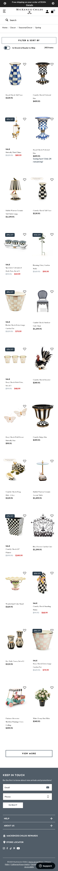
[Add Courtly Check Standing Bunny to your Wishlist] (52, 573)
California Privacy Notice (20, 864)
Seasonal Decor (25, 27)
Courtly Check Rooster (41, 380)
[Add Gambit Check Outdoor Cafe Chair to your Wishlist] (52, 291)
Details (29, 5)
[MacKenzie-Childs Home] (29, 11)
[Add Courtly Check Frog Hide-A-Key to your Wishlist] (24, 461)
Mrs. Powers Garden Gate (42, 546)
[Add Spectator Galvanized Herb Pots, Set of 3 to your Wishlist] (24, 234)
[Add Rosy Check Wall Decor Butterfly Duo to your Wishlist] (24, 406)
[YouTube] (18, 848)
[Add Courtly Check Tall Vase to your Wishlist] (52, 179)
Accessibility (29, 867)
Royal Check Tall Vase (14, 95)
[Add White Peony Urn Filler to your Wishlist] (52, 687)
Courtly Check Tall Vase (42, 210)
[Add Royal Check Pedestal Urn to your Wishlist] (52, 118)
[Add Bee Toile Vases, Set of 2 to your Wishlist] (24, 630)
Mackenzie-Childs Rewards (22, 836)
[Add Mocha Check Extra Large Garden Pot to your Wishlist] (24, 291)
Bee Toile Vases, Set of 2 (15, 661)
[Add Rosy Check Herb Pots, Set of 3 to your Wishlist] (24, 349)
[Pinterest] (14, 848)
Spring (38, 27)
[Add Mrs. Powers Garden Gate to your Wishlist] (52, 515)
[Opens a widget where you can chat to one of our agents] (45, 866)
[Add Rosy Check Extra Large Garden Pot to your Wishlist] (52, 630)
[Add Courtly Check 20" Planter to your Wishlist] (24, 515)
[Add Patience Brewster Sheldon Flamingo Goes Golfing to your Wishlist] (24, 687)
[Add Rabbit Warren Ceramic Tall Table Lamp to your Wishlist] (24, 179)
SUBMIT (13, 805)
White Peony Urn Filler (41, 718)
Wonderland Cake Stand (15, 604)
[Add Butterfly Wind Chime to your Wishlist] (24, 118)
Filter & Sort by (29, 41)
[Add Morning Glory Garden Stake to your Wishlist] (52, 234)
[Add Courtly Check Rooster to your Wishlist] (52, 349)
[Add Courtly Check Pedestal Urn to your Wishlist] (52, 64)
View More (29, 754)
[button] (47, 11)
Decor (13, 27)
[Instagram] (4, 848)
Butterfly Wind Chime (13, 152)
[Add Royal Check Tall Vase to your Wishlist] (24, 64)
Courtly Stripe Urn (40, 437)
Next (53, 3)
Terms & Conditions (36, 862)
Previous (5, 3)
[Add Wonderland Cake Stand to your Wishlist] (24, 573)
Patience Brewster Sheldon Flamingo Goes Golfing (14, 721)
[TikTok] (10, 848)
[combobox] (26, 20)
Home (4, 27)
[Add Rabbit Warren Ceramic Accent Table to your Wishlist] (52, 461)
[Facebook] (7, 848)
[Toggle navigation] (4, 11)
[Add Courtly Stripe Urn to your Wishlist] (52, 406)
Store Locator (15, 842)
